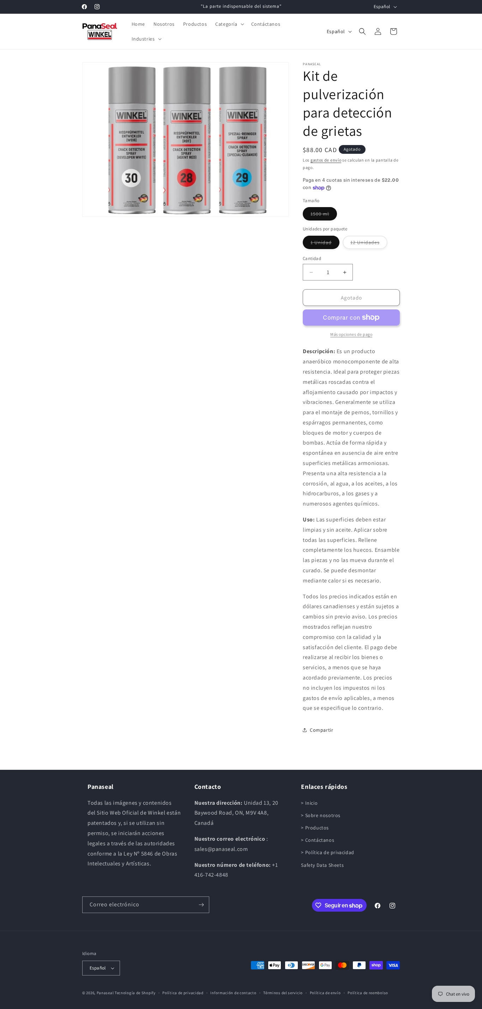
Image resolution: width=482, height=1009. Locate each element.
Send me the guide (241, 526)
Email (173, 495)
